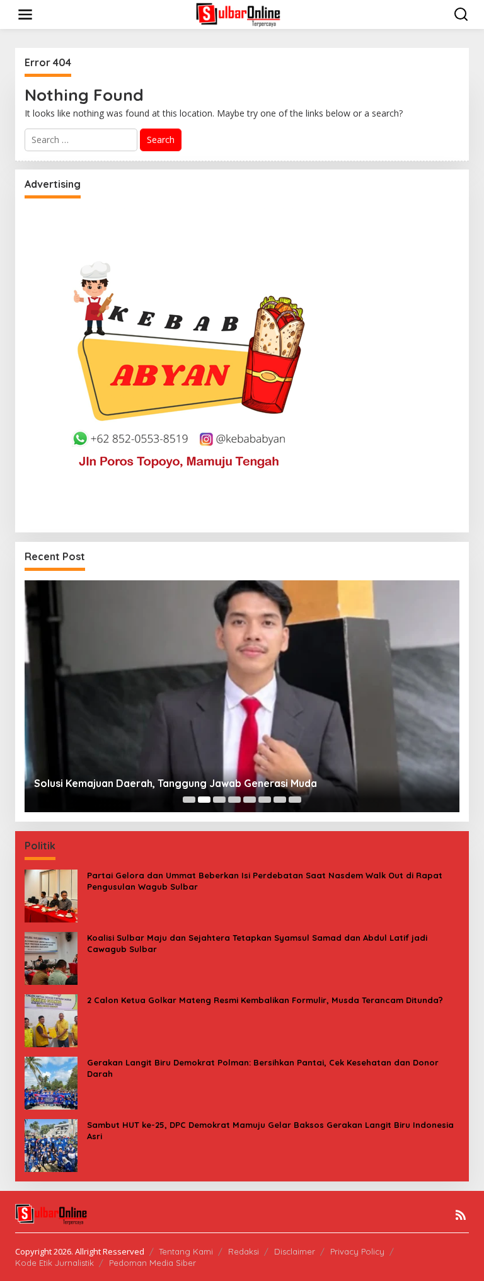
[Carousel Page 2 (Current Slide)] (204, 799)
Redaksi (243, 1251)
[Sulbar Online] (244, 14)
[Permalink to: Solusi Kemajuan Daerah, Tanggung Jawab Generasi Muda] (242, 696)
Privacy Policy (357, 1251)
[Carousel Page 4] (234, 799)
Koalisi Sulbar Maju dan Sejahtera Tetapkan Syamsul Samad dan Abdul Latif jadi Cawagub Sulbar (257, 943)
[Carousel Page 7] (280, 799)
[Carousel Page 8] (295, 799)
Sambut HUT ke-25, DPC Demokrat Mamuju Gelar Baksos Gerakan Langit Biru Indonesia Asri (270, 1130)
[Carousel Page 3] (219, 799)
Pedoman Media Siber (152, 1263)
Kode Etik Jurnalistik (54, 1263)
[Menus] (25, 14)
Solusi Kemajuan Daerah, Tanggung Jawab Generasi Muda (175, 783)
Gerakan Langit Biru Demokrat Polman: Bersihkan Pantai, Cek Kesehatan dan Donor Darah (263, 1068)
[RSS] (460, 1215)
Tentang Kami (186, 1251)
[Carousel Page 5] (249, 799)
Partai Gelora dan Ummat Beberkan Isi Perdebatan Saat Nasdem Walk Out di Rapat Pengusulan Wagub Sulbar (264, 881)
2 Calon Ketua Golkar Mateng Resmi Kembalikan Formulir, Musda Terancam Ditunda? (265, 1000)
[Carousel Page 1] (189, 799)
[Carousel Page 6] (264, 799)
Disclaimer (294, 1251)
